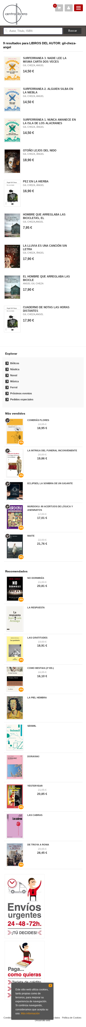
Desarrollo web (42, 1020)
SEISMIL (31, 726)
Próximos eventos (21, 393)
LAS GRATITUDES (37, 637)
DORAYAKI (33, 756)
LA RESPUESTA (36, 607)
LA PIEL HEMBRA (37, 697)
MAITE (30, 536)
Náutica (14, 369)
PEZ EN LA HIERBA (35, 181)
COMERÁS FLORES (38, 420)
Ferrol (13, 387)
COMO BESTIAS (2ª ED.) (40, 668)
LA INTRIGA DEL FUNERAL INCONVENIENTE (52, 450)
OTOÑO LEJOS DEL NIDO (39, 150)
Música (14, 381)
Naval (13, 375)
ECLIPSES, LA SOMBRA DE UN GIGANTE (50, 483)
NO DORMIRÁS (35, 578)
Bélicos (14, 363)
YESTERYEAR (35, 785)
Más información (30, 1013)
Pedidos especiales (21, 399)
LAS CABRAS (34, 815)
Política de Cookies (71, 1017)
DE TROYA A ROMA (38, 844)
